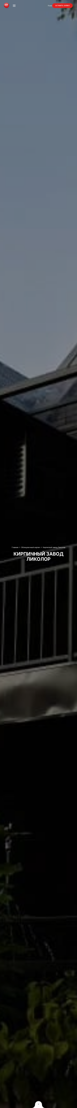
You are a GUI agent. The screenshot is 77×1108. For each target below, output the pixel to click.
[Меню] (14, 5)
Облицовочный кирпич (30, 547)
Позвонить (52, 6)
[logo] (6, 6)
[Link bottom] (38, 1104)
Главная (15, 547)
